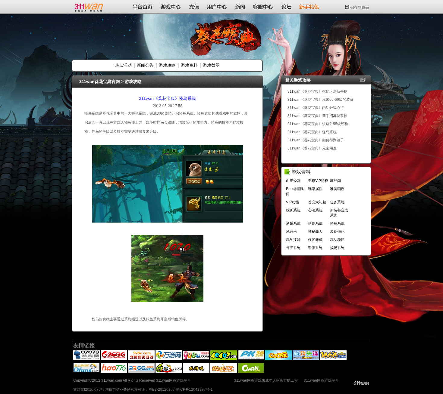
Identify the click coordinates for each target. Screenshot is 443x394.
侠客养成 (315, 240)
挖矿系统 (293, 210)
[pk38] (251, 358)
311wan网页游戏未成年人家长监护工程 (266, 380)
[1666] (333, 358)
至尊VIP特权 (318, 181)
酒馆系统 (293, 223)
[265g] (114, 358)
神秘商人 (315, 231)
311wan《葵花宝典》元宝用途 (312, 148)
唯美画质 (337, 189)
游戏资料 (189, 65)
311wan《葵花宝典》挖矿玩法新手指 (317, 91)
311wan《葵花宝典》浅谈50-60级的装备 (320, 99)
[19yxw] (306, 358)
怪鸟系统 (337, 223)
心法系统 (315, 210)
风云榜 (291, 231)
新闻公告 (145, 65)
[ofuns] (86, 371)
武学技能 (293, 240)
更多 (363, 80)
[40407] (223, 358)
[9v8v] (141, 358)
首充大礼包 (317, 202)
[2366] (141, 371)
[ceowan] (278, 358)
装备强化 (337, 231)
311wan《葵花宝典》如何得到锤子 (315, 140)
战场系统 (337, 248)
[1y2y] (196, 371)
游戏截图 (211, 65)
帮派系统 (315, 248)
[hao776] (114, 371)
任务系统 (337, 202)
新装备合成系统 (339, 212)
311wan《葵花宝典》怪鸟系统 (167, 98)
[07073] (86, 358)
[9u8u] (196, 358)
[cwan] (251, 371)
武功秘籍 (337, 240)
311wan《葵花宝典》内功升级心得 (315, 108)
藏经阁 (335, 181)
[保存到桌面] (357, 6)
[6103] (169, 371)
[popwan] (223, 371)
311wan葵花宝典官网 (99, 81)
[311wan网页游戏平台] (89, 6)
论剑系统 (315, 223)
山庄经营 (293, 181)
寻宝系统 (293, 248)
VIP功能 (292, 202)
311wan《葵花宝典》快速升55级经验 (317, 124)
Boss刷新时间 (295, 191)
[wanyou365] (169, 358)
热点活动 (123, 65)
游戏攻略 (167, 65)
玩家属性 (315, 189)
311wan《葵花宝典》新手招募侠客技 (317, 116)
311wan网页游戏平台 (321, 380)
